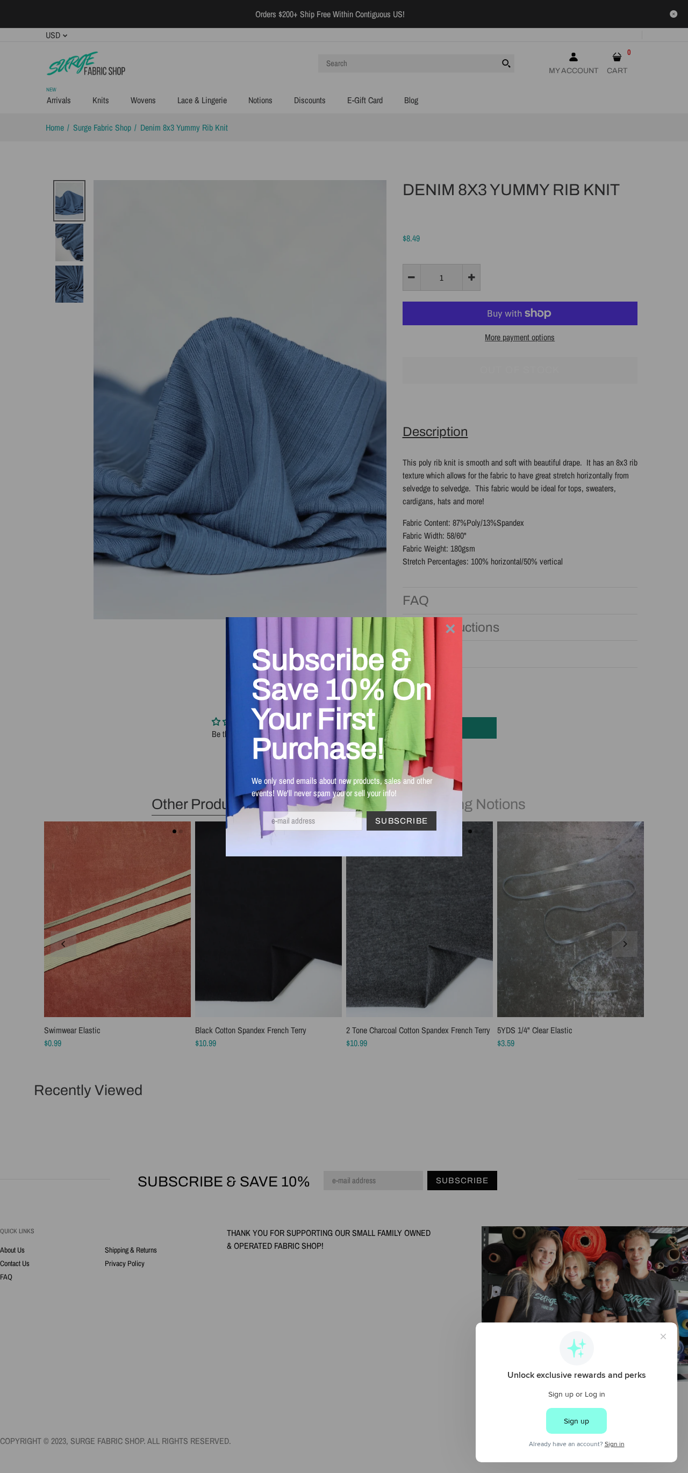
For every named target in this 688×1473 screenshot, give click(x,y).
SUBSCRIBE (401, 821)
